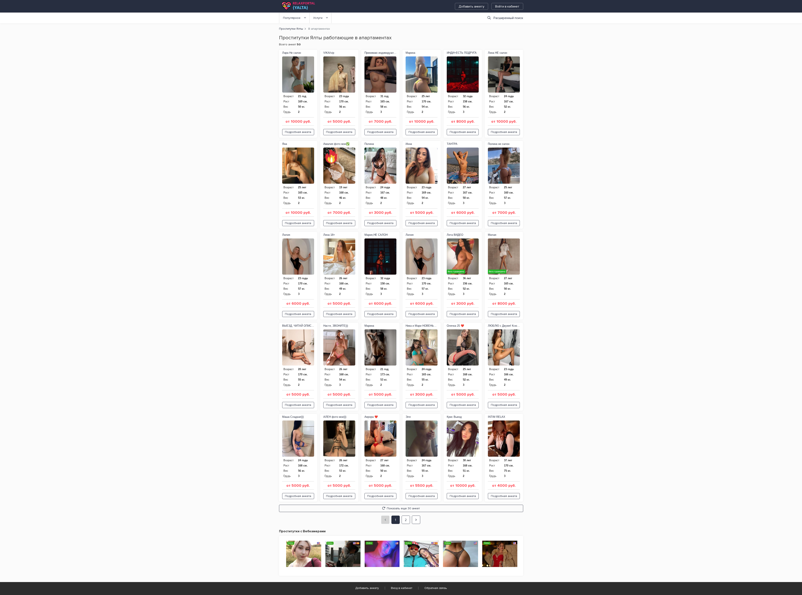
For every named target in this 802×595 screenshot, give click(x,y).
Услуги (317, 18)
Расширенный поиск (508, 18)
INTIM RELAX (496, 416)
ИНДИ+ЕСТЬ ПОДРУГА (462, 52)
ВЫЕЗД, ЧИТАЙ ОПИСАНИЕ (298, 325)
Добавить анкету (471, 6)
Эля (408, 416)
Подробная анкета (298, 132)
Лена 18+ (329, 234)
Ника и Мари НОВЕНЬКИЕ (422, 325)
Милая (492, 234)
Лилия (286, 234)
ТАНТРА (452, 143)
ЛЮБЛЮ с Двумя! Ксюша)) (504, 325)
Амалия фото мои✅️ (336, 143)
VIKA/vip (328, 52)
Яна (284, 143)
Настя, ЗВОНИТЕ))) (335, 325)
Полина (369, 143)
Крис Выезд (454, 416)
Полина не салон (498, 143)
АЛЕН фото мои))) (334, 416)
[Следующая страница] (416, 520)
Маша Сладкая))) (293, 416)
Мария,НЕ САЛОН (376, 234)
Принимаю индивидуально (380, 52)
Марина (410, 52)
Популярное (292, 18)
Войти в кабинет (507, 6)
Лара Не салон (291, 52)
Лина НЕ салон (497, 52)
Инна (409, 143)
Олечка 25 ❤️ (455, 325)
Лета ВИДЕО (455, 234)
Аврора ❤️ (371, 416)
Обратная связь (435, 588)
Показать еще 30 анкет (403, 508)
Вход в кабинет (401, 588)
